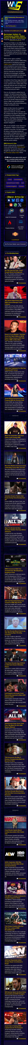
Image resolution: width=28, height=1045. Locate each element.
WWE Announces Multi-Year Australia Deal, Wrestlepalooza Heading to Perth (14, 570)
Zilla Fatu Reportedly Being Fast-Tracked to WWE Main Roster (14, 601)
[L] (17, 30)
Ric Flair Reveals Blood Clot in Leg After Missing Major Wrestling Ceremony (15, 632)
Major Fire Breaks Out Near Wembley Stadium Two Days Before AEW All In (15, 529)
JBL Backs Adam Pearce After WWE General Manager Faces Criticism (14, 302)
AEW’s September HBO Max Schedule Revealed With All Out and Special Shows (14, 864)
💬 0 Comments (21, 283)
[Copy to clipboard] (9, 200)
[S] (13, 30)
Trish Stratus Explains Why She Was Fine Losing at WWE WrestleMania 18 (14, 928)
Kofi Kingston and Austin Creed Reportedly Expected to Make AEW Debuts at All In (15, 695)
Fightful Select (8, 64)
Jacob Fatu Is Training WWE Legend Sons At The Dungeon (14, 1026)
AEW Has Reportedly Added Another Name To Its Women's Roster (14, 961)
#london (21, 186)
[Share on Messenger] (22, 200)
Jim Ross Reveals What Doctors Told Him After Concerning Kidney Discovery (15, 792)
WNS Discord (21, 147)
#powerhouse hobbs (13, 183)
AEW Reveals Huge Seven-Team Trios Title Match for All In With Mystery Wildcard (14, 725)
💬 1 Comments (21, 645)
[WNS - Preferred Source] (15, 167)
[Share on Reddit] (11, 205)
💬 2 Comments (21, 706)
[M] (15, 30)
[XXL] (21, 30)
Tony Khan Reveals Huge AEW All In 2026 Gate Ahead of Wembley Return (15, 664)
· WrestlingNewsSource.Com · (15, 11)
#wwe (10, 179)
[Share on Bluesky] (13, 200)
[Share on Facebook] (17, 200)
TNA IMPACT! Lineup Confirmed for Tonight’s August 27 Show (15, 897)
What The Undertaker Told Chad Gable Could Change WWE (14, 436)
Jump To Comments (10, 217)
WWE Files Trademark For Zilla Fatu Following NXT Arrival (15, 369)
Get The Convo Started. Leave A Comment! (15, 244)
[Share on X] (20, 205)
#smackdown (18, 179)
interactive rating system (12, 152)
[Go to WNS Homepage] (15, 6)
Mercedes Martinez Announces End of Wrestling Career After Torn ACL (15, 466)
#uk (22, 183)
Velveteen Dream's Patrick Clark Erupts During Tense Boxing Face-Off (15, 497)
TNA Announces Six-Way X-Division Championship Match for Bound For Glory (14, 759)
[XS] (11, 30)
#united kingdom (11, 186)
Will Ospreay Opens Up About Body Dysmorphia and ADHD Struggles (15, 993)
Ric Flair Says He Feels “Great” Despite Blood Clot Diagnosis (14, 271)
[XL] (19, 30)
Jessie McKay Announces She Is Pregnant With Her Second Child (14, 399)
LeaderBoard (15, 239)
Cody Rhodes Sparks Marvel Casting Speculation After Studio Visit (14, 831)
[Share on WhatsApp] (15, 205)
